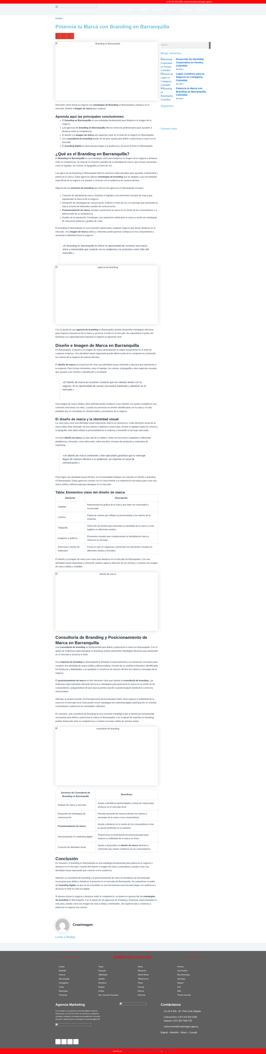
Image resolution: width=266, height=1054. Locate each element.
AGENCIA (143, 9)
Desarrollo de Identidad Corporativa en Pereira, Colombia (190, 62)
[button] (58, 36)
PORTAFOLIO (185, 9)
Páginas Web (127, 1051)
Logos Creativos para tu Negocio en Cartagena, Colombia (190, 77)
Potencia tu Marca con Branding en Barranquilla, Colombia (191, 91)
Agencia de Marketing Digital (101, 1051)
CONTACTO (202, 9)
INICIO (130, 9)
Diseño (58, 18)
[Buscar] (210, 45)
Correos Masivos (169, 1051)
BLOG (171, 9)
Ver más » (180, 69)
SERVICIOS (158, 9)
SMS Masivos (156, 1051)
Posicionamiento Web (141, 1051)
